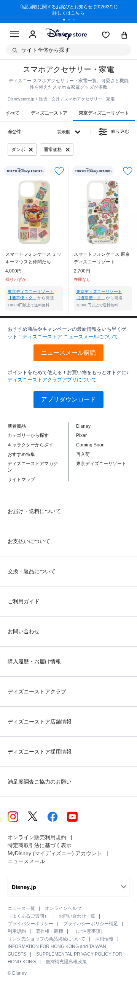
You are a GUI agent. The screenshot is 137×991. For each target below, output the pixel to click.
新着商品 (17, 426)
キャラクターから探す (30, 445)
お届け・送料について (34, 511)
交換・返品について (32, 571)
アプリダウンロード (68, 399)
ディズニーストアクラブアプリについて (52, 379)
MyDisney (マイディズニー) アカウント (55, 853)
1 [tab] (66, 20)
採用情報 (104, 939)
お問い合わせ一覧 (77, 916)
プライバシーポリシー (30, 923)
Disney (83, 426)
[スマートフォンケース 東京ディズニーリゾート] (102, 212)
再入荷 (83, 454)
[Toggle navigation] (14, 35)
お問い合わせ (24, 631)
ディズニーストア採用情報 (40, 752)
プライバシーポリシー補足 (90, 923)
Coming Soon (90, 445)
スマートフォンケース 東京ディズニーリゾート (102, 258)
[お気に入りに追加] (59, 171)
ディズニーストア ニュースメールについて (70, 336)
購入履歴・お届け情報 (34, 661)
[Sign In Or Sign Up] (32, 34)
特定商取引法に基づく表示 (40, 845)
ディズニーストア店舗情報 (40, 722)
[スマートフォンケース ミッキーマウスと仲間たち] (34, 212)
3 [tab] (76, 20)
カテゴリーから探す (28, 435)
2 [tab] (71, 20)
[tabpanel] (68, 11)
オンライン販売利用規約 (37, 837)
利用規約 (17, 931)
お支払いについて (29, 541)
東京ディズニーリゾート (101, 463)
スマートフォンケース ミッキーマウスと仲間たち (33, 258)
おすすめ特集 (21, 454)
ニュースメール (26, 861)
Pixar (81, 435)
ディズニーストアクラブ (37, 691)
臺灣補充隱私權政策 (66, 961)
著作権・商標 (49, 931)
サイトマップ (21, 479)
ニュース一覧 (21, 908)
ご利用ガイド (24, 601)
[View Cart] (124, 36)
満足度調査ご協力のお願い (40, 782)
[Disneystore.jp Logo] (66, 34)
